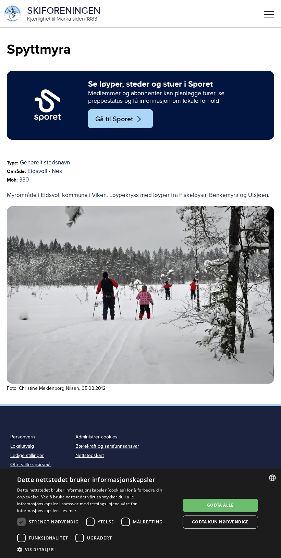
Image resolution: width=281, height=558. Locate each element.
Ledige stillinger (27, 455)
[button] (269, 13)
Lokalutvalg (22, 446)
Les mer (68, 510)
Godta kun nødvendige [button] (220, 522)
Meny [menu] (269, 13)
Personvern (22, 437)
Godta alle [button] (220, 505)
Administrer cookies (96, 437)
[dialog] (140, 513)
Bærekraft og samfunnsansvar (107, 446)
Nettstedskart (89, 455)
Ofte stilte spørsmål (30, 465)
